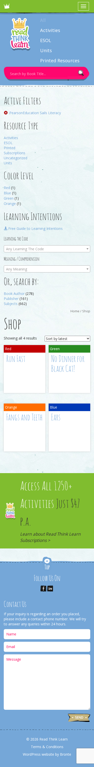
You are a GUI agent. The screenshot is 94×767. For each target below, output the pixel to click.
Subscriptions (14, 152)
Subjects (11, 303)
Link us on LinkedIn (50, 589)
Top (47, 564)
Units (46, 50)
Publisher (11, 298)
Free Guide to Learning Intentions (35, 228)
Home (74, 311)
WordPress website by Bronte (47, 754)
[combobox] (47, 248)
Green (9, 198)
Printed (9, 147)
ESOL (45, 40)
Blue (7, 193)
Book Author (14, 293)
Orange (10, 203)
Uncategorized (15, 158)
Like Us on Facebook (43, 589)
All (43, 20)
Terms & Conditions (47, 746)
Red (7, 187)
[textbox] (47, 249)
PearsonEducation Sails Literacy (35, 112)
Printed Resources (59, 60)
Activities (50, 30)
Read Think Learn (7, 7)
